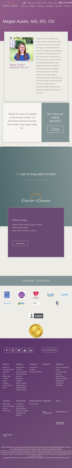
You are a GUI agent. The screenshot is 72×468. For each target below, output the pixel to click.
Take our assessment (55, 129)
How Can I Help (33, 404)
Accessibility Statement (60, 423)
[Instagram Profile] (12, 350)
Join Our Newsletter (49, 350)
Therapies (32, 369)
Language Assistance (22, 447)
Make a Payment (60, 376)
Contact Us (67, 6)
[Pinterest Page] (18, 350)
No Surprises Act (61, 411)
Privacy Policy (65, 458)
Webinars (18, 415)
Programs (32, 6)
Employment (47, 401)
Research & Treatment (35, 372)
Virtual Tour (6, 367)
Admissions (50, 6)
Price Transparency (47, 412)
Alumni (58, 369)
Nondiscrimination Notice (38, 447)
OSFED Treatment (21, 390)
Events (55, 3)
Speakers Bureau (21, 413)
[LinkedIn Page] (30, 350)
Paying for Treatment (62, 378)
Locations (5, 378)
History (5, 381)
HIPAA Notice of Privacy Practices (25, 449)
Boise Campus (7, 411)
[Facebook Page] (6, 350)
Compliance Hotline (55, 449)
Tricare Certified (36, 281)
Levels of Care (33, 367)
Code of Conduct (42, 449)
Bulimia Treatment (21, 383)
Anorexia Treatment (21, 372)
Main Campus (6, 404)
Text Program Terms (7, 435)
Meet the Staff (6, 376)
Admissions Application (62, 367)
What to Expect (60, 381)
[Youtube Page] (24, 350)
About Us (24, 6)
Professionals (31, 3)
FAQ (4, 374)
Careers (50, 3)
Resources (58, 6)
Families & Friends (41, 3)
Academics (6, 383)
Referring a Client (21, 408)
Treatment (40, 6)
